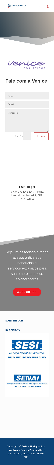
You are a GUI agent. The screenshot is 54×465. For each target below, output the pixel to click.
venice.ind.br (27, 220)
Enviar (41, 136)
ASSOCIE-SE (27, 292)
